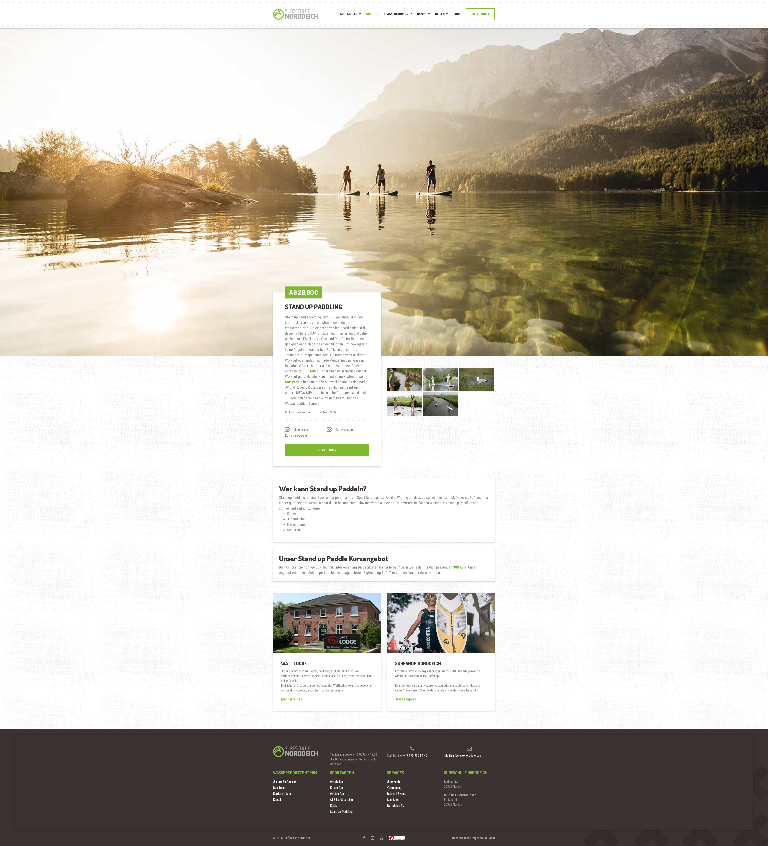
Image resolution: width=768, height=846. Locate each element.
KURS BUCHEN (327, 450)
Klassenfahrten (396, 14)
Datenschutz (460, 838)
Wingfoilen (336, 782)
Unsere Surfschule (284, 782)
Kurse (370, 14)
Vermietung (394, 788)
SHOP (457, 14)
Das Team (279, 788)
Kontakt (278, 800)
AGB (492, 838)
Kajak (333, 806)
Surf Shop (393, 800)
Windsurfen (337, 794)
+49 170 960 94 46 (415, 755)
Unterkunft (480, 14)
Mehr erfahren (291, 699)
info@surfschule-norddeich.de (462, 755)
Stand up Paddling (341, 812)
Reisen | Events (396, 794)
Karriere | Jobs (282, 794)
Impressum (479, 838)
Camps (421, 14)
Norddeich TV (395, 806)
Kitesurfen (336, 788)
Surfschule (348, 14)
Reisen (440, 14)
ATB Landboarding (341, 800)
